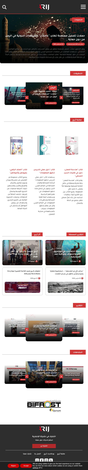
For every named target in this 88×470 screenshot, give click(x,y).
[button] (27, 97)
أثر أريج (37, 235)
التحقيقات (77, 74)
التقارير (79, 306)
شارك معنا (27, 454)
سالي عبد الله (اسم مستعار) (75, 44)
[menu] (83, 7)
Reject (13, 466)
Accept (26, 466)
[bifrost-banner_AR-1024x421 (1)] (44, 406)
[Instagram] (46, 460)
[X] (51, 460)
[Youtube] (37, 460)
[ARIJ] (44, 429)
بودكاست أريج (49, 454)
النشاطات (77, 353)
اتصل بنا (37, 454)
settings (35, 468)
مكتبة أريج (77, 120)
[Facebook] (42, 460)
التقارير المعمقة (76, 235)
